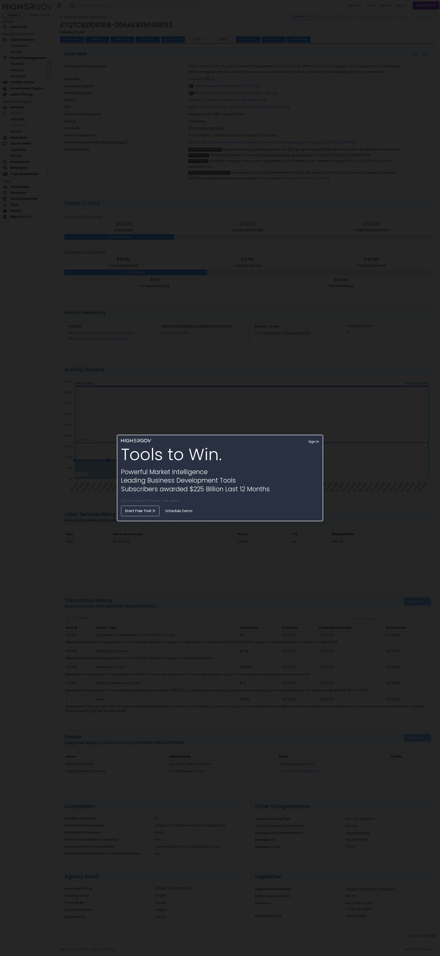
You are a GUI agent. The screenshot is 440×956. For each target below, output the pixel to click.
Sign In (313, 441)
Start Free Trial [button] (138, 510)
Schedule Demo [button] (178, 510)
